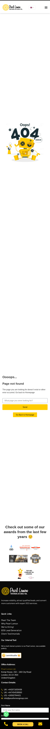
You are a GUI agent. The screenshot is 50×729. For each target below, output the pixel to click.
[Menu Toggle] (46, 7)
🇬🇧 (31, 7)
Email (3, 716)
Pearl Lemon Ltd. (8, 669)
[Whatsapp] (6, 714)
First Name (5, 706)
